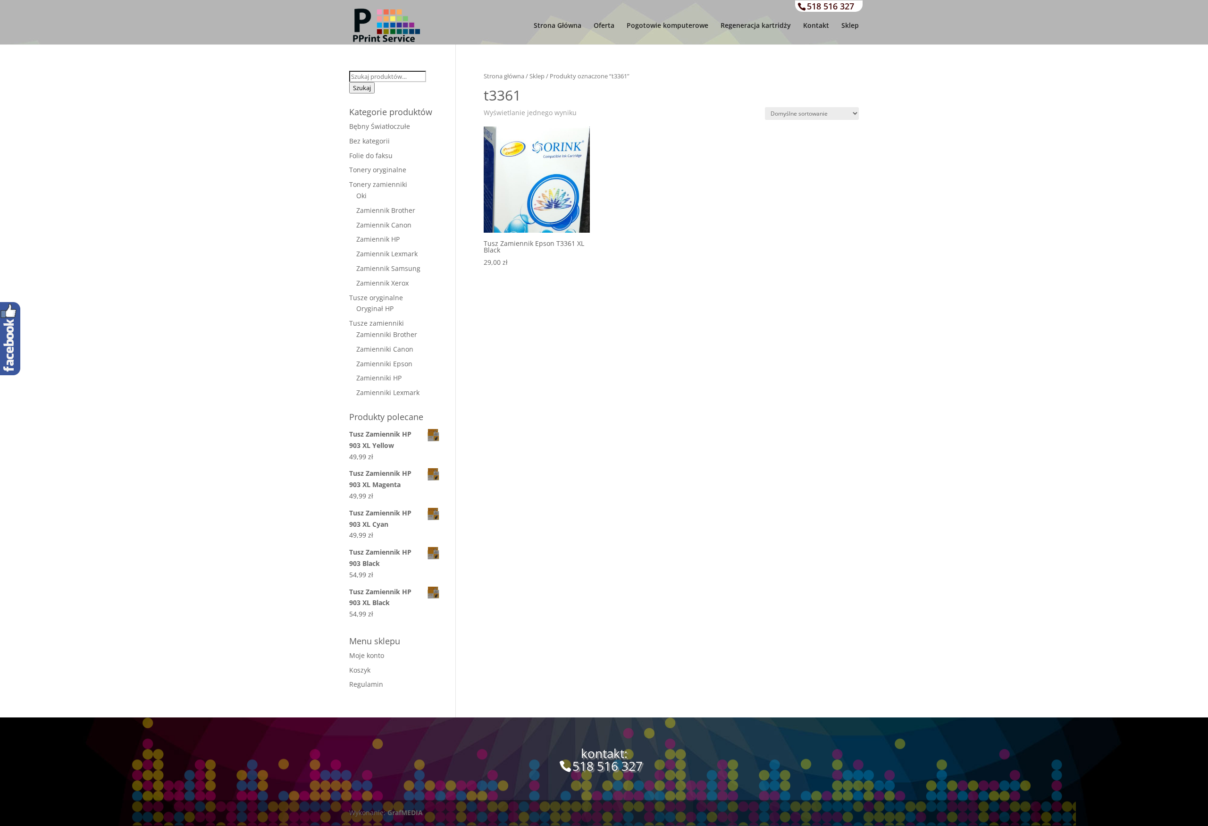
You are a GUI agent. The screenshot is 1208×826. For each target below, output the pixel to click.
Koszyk (359, 670)
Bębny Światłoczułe (379, 126)
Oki (361, 195)
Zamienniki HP (379, 377)
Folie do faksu (371, 155)
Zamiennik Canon (383, 224)
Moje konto (366, 655)
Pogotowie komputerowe (667, 26)
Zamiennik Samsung (388, 268)
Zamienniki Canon (384, 349)
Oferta (604, 26)
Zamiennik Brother (385, 210)
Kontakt (816, 26)
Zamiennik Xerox (382, 282)
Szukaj (362, 88)
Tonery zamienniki (378, 184)
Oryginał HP (375, 308)
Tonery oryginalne (377, 169)
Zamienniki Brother (386, 334)
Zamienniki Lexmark (387, 392)
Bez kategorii (369, 140)
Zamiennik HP (378, 239)
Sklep (850, 26)
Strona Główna (557, 26)
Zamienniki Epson (384, 363)
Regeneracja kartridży (756, 26)
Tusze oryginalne (376, 297)
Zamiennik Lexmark (387, 253)
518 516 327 (830, 6)
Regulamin (366, 684)
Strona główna (504, 76)
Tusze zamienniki (376, 323)
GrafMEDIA (405, 812)
